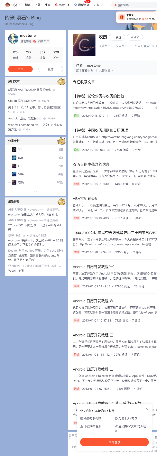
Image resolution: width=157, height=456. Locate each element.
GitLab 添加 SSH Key (28, 100)
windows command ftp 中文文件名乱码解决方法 (35, 127)
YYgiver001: (16, 225)
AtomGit (63, 5)
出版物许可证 (120, 451)
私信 (51, 69)
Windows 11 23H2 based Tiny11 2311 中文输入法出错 (35, 265)
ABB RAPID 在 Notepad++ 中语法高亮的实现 (35, 209)
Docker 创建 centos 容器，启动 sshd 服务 (35, 250)
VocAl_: (13, 270)
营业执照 (134, 451)
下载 (37, 5)
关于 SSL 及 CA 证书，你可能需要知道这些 (34, 109)
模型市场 (84, 5)
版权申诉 (107, 451)
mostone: (14, 214)
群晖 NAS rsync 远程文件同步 (27, 235)
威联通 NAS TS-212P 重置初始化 (30, 92)
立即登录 (114, 442)
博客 (28, 5)
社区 (47, 5)
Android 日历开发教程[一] (31, 118)
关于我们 (73, 437)
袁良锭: (13, 255)
